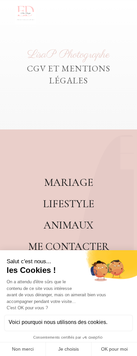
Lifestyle (68, 203)
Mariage (68, 182)
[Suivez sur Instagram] (84, 152)
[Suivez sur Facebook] (52, 152)
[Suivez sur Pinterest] (68, 152)
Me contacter (68, 246)
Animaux (68, 225)
